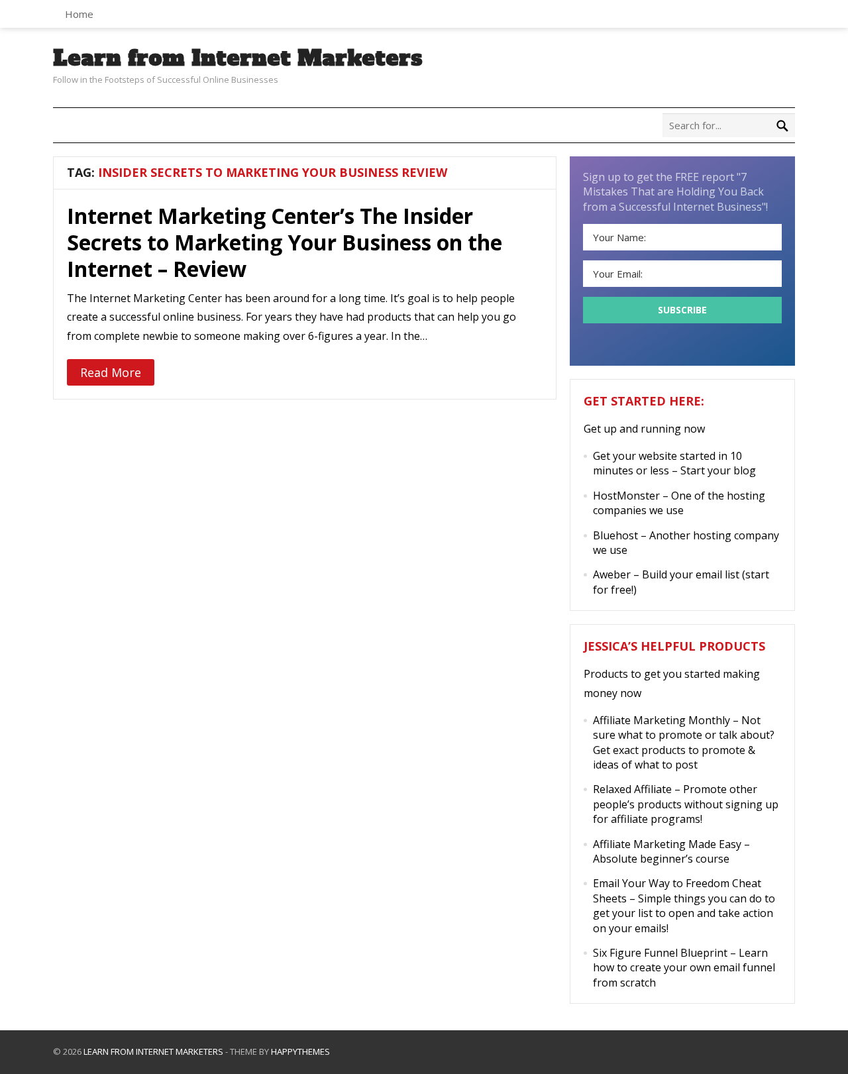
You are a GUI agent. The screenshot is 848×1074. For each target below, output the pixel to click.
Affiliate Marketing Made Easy (667, 844)
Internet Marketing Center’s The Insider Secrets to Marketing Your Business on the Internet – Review (284, 242)
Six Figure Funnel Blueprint (660, 952)
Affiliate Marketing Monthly (661, 720)
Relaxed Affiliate (632, 789)
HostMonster (626, 495)
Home (79, 14)
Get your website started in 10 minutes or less (667, 463)
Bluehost (615, 535)
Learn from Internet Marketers (238, 58)
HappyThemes (300, 1051)
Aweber (612, 574)
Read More (110, 372)
